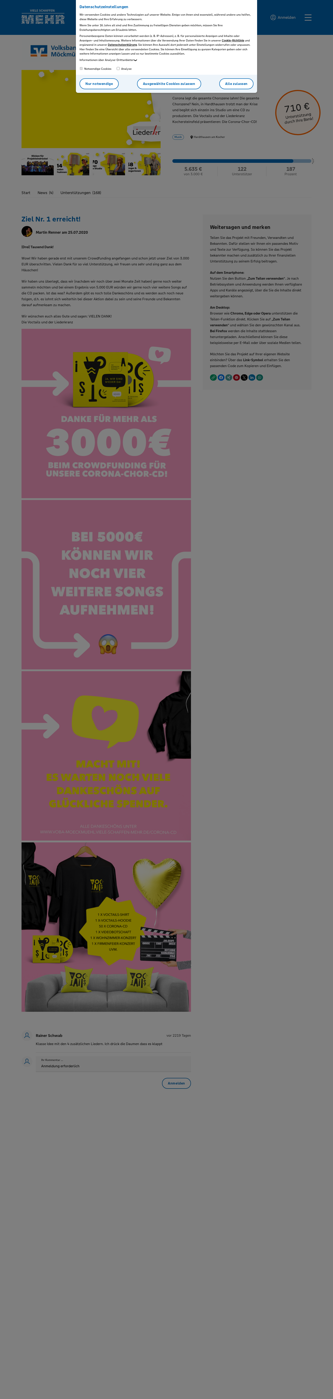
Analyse (126, 69)
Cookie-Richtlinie (233, 40)
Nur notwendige (99, 84)
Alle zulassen (236, 84)
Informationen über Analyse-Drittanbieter (107, 60)
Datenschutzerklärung (122, 45)
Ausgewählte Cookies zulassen (169, 84)
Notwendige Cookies (97, 69)
